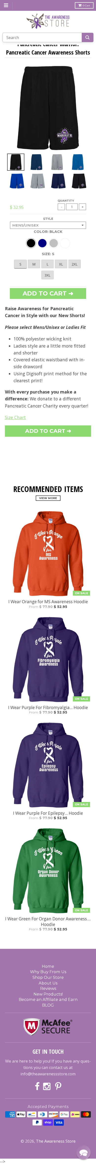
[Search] (87, 37)
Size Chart (15, 417)
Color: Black (48, 231)
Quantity (66, 200)
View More (48, 498)
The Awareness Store (56, 1141)
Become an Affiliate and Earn (48, 999)
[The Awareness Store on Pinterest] (58, 1087)
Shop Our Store (48, 977)
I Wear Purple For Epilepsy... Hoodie (48, 813)
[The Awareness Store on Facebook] (37, 1087)
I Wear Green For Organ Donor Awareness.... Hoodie (48, 921)
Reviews (48, 988)
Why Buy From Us (48, 971)
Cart (86, 5)
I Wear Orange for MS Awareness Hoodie (48, 601)
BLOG (48, 1005)
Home (48, 966)
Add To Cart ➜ (48, 431)
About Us (48, 983)
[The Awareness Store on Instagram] (47, 1087)
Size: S (48, 254)
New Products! (48, 994)
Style (48, 219)
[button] (83, 1152)
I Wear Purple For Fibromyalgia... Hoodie (48, 707)
